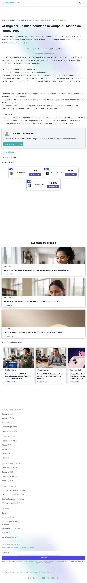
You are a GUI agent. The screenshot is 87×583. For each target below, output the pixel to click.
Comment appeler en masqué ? (14, 490)
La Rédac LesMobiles (32, 49)
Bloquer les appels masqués (13, 499)
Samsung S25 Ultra (9, 476)
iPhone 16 (5, 458)
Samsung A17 (7, 414)
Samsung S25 (7, 480)
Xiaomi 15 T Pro (8, 418)
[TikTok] (39, 578)
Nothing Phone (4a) (9, 431)
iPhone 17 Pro (7, 445)
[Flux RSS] (57, 578)
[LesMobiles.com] (10, 2)
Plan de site (6, 533)
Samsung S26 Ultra (9, 468)
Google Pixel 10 (8, 422)
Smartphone (11, 20)
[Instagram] (53, 578)
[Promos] (79, 3)
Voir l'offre (35, 174)
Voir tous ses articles (13, 144)
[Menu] (84, 3)
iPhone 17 (5, 449)
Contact (5, 513)
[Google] (29, 578)
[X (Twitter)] (48, 578)
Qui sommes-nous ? (10, 537)
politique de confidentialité (75, 561)
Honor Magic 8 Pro (9, 427)
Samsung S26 (7, 472)
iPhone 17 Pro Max (9, 441)
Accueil (4, 20)
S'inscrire (43, 558)
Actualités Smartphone (24, 20)
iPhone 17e (6, 454)
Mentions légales (8, 517)
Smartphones (9, 152)
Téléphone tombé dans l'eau (13, 495)
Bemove (51, 572)
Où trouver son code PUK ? (13, 503)
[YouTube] (43, 578)
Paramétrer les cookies (11, 528)
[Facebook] (34, 578)
